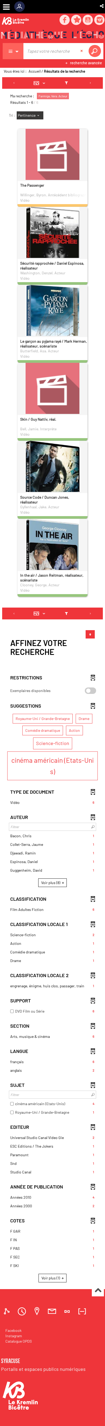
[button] (102, 6)
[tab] (7, 1311)
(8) (51, 882)
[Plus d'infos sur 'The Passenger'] (53, 156)
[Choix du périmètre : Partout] (13, 51)
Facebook (13, 1330)
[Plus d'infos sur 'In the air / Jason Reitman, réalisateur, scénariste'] (53, 562)
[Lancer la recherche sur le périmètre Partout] (95, 51)
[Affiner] (66, 83)
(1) (51, 1278)
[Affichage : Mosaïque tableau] (40, 83)
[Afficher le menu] (6, 7)
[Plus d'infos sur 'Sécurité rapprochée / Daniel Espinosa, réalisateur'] (53, 248)
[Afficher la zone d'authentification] (21, 6)
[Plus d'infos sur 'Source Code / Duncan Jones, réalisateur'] (53, 487)
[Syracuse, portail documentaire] (52, 35)
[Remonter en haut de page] (98, 1290)
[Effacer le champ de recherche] (82, 51)
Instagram (13, 1335)
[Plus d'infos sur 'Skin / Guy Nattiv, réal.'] (53, 390)
